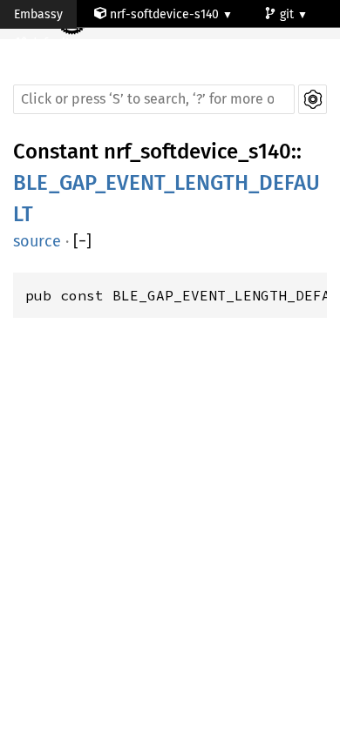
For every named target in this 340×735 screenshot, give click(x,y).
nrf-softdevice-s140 (164, 14)
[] (82, 242)
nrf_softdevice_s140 (197, 151)
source (37, 241)
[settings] (312, 99)
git (288, 14)
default (51, 43)
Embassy (38, 14)
